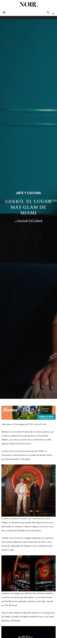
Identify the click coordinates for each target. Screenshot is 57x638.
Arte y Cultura (28, 193)
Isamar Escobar (29, 221)
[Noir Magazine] (28, 4)
